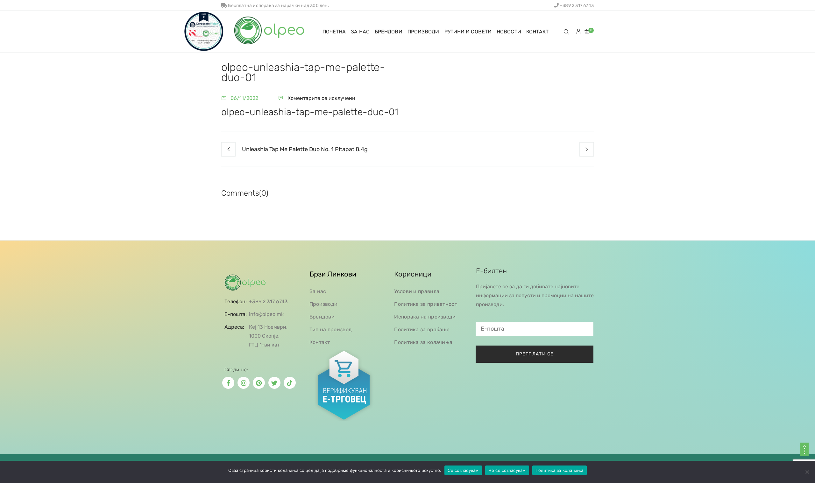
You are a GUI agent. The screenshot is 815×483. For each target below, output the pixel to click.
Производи (323, 304)
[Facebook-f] (228, 383)
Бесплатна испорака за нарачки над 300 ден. (278, 5)
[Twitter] (274, 383)
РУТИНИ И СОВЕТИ (468, 32)
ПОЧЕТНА (334, 32)
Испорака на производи (425, 317)
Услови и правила (416, 291)
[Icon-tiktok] (290, 383)
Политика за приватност (425, 304)
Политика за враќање (422, 329)
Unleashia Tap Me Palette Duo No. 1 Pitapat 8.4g (305, 149)
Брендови (322, 317)
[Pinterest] (259, 383)
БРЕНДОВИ (388, 32)
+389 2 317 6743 (576, 5)
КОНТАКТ (537, 32)
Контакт (319, 342)
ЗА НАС (360, 32)
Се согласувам (463, 470)
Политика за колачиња (423, 342)
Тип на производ (330, 329)
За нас (317, 291)
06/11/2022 (244, 98)
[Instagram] (243, 383)
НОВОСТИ (509, 32)
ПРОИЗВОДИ (423, 32)
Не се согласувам (507, 470)
